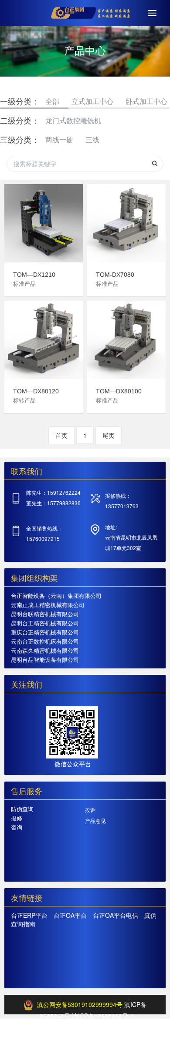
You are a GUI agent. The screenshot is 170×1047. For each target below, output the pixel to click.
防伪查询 (22, 809)
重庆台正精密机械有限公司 (45, 632)
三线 (92, 139)
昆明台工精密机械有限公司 (45, 623)
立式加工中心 (92, 101)
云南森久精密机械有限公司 (45, 650)
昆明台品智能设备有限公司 (45, 659)
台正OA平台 (70, 915)
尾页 (108, 435)
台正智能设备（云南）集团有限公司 (56, 595)
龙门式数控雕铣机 (73, 120)
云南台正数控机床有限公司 (45, 641)
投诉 (90, 809)
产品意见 (95, 820)
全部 (52, 101)
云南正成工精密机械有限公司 (48, 605)
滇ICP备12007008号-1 (103, 1015)
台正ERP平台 (29, 915)
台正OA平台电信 (115, 915)
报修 (16, 818)
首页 (61, 435)
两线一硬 (59, 139)
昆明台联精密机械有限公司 (45, 614)
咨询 (16, 827)
